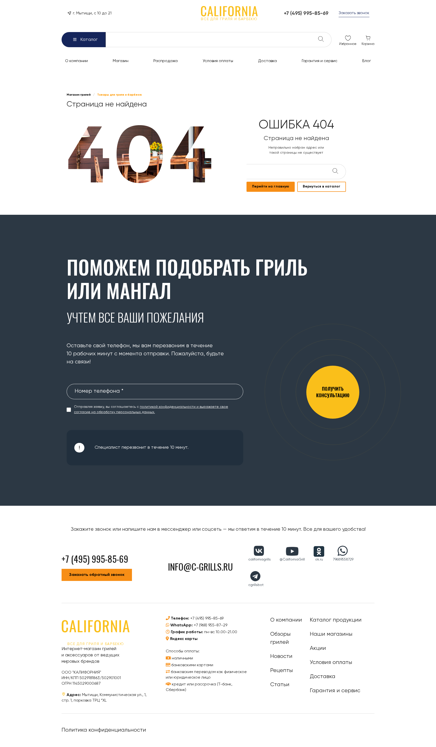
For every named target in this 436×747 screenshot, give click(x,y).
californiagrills (259, 559)
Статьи (279, 684)
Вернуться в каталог (321, 186)
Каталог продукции (336, 620)
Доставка (322, 676)
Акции (318, 648)
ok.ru (319, 559)
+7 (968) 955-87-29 (210, 625)
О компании (286, 620)
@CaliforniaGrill (292, 559)
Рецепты (281, 670)
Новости (281, 656)
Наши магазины (331, 634)
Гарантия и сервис (335, 690)
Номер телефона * (99, 391)
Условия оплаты (331, 662)
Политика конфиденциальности (104, 730)
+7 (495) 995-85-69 (207, 619)
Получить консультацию (332, 391)
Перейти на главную (270, 186)
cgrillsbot (256, 585)
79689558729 (343, 559)
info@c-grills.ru (200, 566)
